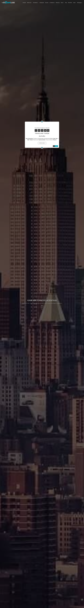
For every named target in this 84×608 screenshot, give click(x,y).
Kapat (56, 146)
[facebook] (36, 130)
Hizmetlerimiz (35, 2)
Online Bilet (70, 2)
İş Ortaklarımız (52, 2)
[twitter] (39, 130)
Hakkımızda (29, 2)
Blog (66, 2)
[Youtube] (45, 130)
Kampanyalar (42, 2)
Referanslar (58, 2)
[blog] (48, 130)
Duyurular (46, 2)
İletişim (62, 2)
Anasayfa (24, 2)
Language (79, 2)
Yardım (74, 2)
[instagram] (42, 130)
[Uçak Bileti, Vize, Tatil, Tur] (8, 2)
